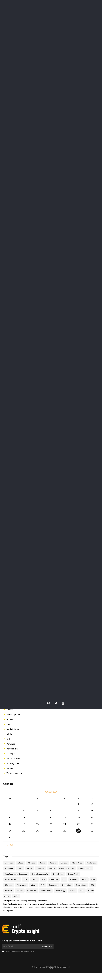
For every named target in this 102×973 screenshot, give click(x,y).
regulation (66, 885)
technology (60, 890)
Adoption (9, 862)
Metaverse (21, 885)
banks (42, 862)
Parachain (11, 743)
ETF (43, 879)
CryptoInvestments (40, 873)
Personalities (12, 748)
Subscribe (45, 946)
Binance (53, 862)
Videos (10, 768)
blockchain (91, 862)
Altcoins (31, 862)
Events (10, 709)
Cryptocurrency (85, 868)
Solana (20, 890)
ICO (8, 724)
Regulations (81, 885)
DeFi (25, 879)
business (9, 868)
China (29, 868)
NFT (8, 738)
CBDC (20, 868)
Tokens (73, 890)
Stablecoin (31, 890)
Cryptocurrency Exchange (16, 873)
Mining (10, 734)
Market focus (13, 729)
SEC (92, 885)
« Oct (10, 844)
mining (34, 885)
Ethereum (53, 879)
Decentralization (12, 879)
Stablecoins (46, 890)
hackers (73, 879)
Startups (11, 753)
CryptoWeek (73, 873)
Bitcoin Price (76, 862)
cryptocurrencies (66, 868)
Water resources (14, 773)
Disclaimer (51, 968)
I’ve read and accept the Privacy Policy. (19, 951)
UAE (82, 890)
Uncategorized (13, 763)
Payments (53, 885)
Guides (10, 719)
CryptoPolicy (58, 873)
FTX (63, 879)
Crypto (52, 868)
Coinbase (40, 868)
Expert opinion (13, 714)
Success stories (14, 758)
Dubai (34, 879)
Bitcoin (64, 862)
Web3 (15, 896)
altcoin (20, 862)
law (93, 879)
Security (8, 890)
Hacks (84, 879)
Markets (8, 885)
